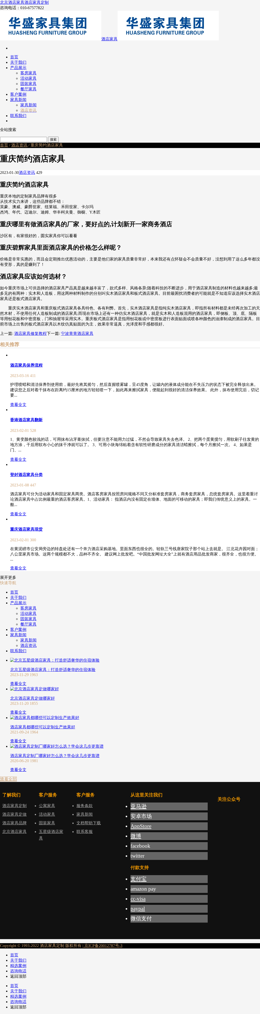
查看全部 (8, 779)
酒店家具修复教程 (30, 333)
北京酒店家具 (12, 2)
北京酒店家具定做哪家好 (32, 698)
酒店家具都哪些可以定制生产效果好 (42, 727)
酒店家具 (109, 39)
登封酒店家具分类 (26, 474)
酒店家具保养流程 (26, 365)
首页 (4, 145)
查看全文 (18, 404)
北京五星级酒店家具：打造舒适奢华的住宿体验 (52, 669)
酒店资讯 (19, 145)
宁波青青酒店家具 (77, 333)
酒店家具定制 (36, 2)
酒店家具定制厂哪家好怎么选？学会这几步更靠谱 (55, 756)
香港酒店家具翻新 (26, 420)
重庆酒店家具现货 (26, 529)
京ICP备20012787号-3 (102, 945)
